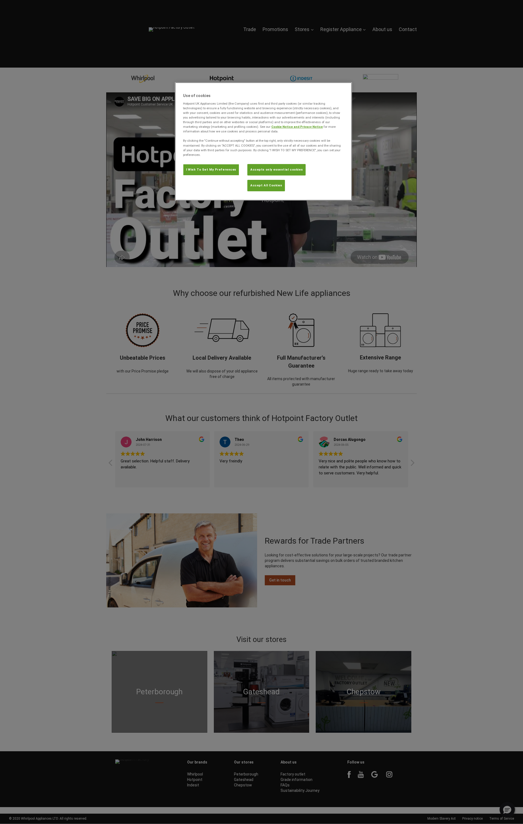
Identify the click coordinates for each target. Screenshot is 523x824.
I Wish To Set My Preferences (211, 169)
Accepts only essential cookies (276, 169)
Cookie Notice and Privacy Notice (297, 127)
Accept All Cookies (266, 185)
